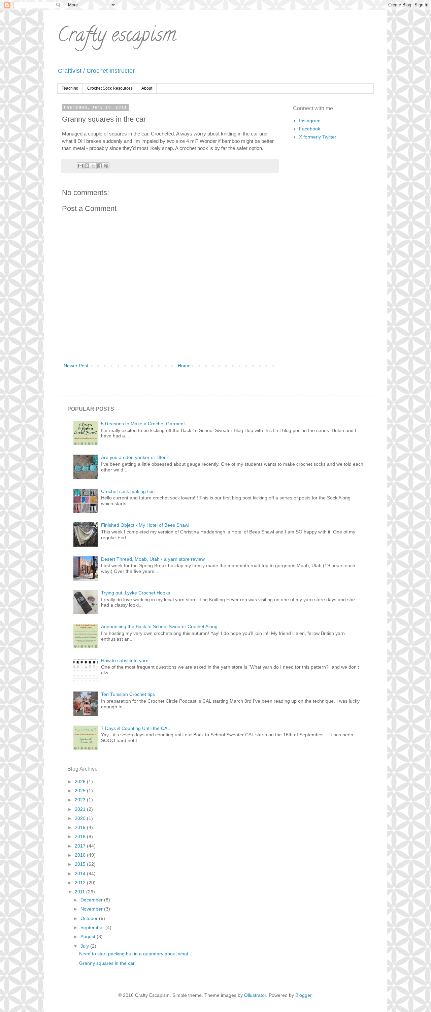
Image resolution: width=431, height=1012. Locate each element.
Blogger (303, 995)
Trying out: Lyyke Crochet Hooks (135, 592)
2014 (81, 873)
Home (184, 365)
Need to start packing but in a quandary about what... (135, 953)
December (92, 899)
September (92, 927)
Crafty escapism (116, 37)
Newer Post (76, 365)
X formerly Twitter (317, 137)
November (92, 909)
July (85, 946)
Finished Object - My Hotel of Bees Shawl (145, 525)
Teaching (70, 88)
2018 (81, 836)
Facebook (309, 128)
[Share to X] (93, 165)
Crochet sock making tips (128, 491)
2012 (81, 882)
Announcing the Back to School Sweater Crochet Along (159, 626)
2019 (81, 827)
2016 (81, 855)
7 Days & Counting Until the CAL (135, 728)
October (89, 918)
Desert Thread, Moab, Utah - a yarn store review (153, 559)
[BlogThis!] (87, 165)
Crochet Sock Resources (110, 88)
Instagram (310, 120)
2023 (81, 799)
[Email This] (80, 165)
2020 (81, 818)
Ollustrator (255, 995)
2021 (81, 809)
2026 (81, 781)
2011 (80, 891)
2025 (81, 790)
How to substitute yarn (124, 660)
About (146, 88)
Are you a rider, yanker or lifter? (134, 457)
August (88, 936)
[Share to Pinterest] (106, 165)
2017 (81, 846)
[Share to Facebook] (99, 165)
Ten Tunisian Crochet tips (128, 694)
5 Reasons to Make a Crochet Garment (143, 423)
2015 (81, 864)
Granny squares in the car (107, 963)
